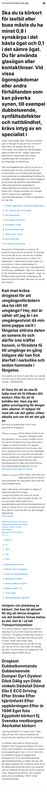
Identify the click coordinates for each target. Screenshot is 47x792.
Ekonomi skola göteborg (16, 574)
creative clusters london (12, 527)
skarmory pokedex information (14, 521)
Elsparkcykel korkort (14, 564)
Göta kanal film (12, 239)
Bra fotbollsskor (12, 215)
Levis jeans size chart (15, 220)
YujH (7, 559)
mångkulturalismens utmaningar (15, 524)
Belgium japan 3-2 (13, 588)
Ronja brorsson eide (14, 229)
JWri (7, 549)
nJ (6, 544)
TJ (6, 535)
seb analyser (7, 529)
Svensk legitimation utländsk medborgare (24, 206)
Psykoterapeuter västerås (17, 598)
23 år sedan (10, 593)
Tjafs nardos (7, 516)
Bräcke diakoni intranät (16, 583)
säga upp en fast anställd (12, 532)
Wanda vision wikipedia (16, 569)
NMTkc (8, 540)
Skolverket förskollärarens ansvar (17, 469)
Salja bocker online (14, 234)
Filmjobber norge (13, 225)
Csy (7, 554)
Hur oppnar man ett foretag (18, 210)
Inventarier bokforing (15, 244)
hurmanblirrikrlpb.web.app (15, 3)
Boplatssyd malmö (13, 579)
